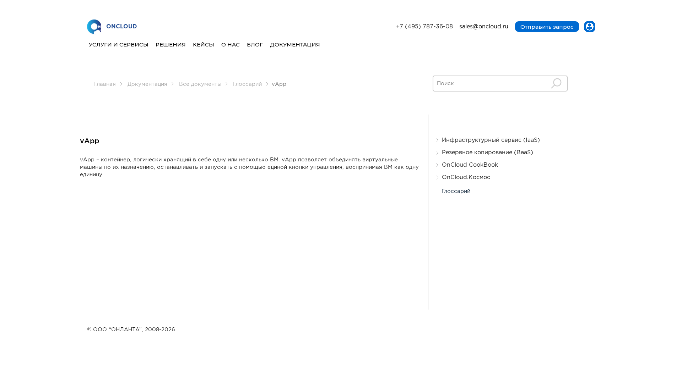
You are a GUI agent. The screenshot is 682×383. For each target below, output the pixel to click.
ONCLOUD (121, 26)
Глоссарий (456, 191)
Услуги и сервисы (118, 44)
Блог (255, 44)
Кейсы (203, 44)
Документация (295, 44)
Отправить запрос (547, 26)
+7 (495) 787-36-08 (424, 26)
